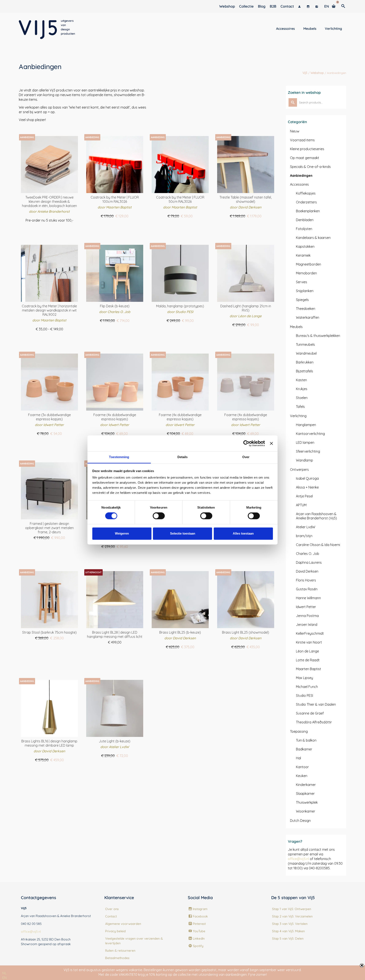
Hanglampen (306, 425)
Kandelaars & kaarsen (313, 237)
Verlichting (298, 416)
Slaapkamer (305, 793)
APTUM (301, 505)
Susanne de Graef (310, 713)
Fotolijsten (304, 229)
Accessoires (299, 184)
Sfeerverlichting (308, 451)
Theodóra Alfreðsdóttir (314, 722)
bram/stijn (304, 536)
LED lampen (305, 442)
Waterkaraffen (307, 317)
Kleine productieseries (307, 149)
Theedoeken (305, 308)
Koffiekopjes (306, 193)
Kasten (301, 380)
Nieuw (294, 131)
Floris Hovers (306, 580)
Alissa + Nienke (307, 487)
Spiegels (302, 300)
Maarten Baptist (308, 669)
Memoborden (306, 273)
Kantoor (302, 767)
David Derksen (307, 571)
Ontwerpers (299, 469)
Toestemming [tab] (119, 457)
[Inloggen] (300, 6)
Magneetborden (308, 264)
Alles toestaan (243, 533)
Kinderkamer (306, 785)
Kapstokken (305, 246)
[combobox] (4, 973)
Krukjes (301, 389)
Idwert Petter (306, 607)
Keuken (301, 776)
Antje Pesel (304, 496)
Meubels (296, 327)
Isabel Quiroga (307, 478)
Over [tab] (245, 457)
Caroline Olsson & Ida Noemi (318, 545)
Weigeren (122, 533)
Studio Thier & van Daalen (316, 704)
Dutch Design (300, 820)
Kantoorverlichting (310, 433)
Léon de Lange (307, 651)
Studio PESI (304, 695)
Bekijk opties (114, 650)
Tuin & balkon (306, 740)
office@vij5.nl (298, 859)
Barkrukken (304, 362)
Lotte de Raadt (308, 660)
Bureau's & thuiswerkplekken (318, 335)
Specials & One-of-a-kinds (310, 167)
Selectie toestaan (182, 533)
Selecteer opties (49, 228)
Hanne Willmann (308, 598)
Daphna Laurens (309, 562)
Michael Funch (307, 687)
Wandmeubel (306, 353)
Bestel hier (115, 224)
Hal (298, 758)
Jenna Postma (307, 616)
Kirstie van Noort (309, 642)
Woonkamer (305, 811)
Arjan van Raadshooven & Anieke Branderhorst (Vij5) (316, 516)
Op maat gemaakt (304, 158)
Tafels (300, 406)
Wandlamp (304, 460)
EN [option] (4, 978)
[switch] (159, 516)
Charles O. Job (307, 553)
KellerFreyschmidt (310, 633)
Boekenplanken (308, 211)
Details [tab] (182, 457)
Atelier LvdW (305, 527)
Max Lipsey (304, 678)
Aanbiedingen (301, 175)
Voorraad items (302, 140)
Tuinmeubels (305, 344)
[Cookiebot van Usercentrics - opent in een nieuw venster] (246, 443)
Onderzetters (306, 202)
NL (4, 973)
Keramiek (303, 255)
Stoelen (302, 398)
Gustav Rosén (306, 589)
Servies (301, 282)
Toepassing (299, 731)
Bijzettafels (304, 371)
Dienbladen (304, 220)
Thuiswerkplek (307, 802)
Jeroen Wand (306, 624)
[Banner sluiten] (271, 443)
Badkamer (304, 749)
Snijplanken (304, 291)
